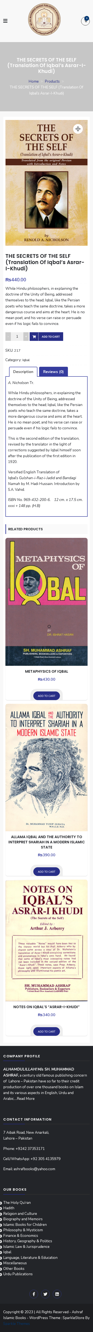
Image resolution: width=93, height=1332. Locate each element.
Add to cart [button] (46, 696)
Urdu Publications (18, 1274)
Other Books (13, 1268)
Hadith (8, 1208)
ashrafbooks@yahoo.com (34, 1169)
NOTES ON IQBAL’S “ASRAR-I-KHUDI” (46, 1006)
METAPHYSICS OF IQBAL (46, 671)
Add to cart (51, 336)
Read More (26, 1098)
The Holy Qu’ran (17, 1202)
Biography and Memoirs (23, 1219)
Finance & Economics (20, 1235)
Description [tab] (23, 371)
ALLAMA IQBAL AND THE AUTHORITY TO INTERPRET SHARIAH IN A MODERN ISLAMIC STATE (46, 842)
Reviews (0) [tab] (53, 371)
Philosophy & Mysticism (23, 1230)
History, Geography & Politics (27, 1241)
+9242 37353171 (30, 1148)
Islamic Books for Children (25, 1224)
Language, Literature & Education (30, 1257)
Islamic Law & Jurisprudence (26, 1246)
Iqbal (26, 360)
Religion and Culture (20, 1213)
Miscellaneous (15, 1263)
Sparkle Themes (16, 1323)
